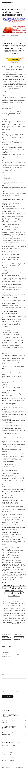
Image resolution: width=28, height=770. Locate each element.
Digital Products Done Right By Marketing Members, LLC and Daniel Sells (7, 637)
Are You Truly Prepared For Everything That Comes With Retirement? (10, 715)
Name (3, 674)
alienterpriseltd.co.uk (8, 2)
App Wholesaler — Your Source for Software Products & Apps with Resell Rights (19, 637)
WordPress (24, 767)
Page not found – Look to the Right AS (10, 721)
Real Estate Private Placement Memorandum (10, 733)
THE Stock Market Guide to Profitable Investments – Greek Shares (9, 727)
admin (7, 35)
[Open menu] (25, 2)
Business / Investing (14, 35)
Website (3, 686)
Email (3, 680)
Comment (4, 658)
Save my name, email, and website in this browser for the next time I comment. (14, 692)
